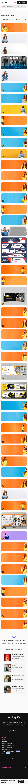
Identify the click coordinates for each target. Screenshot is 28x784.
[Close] (26, 782)
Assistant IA (4, 741)
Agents (5, 753)
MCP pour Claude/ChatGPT (11, 751)
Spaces (3, 739)
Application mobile (6, 757)
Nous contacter (6, 772)
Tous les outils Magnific (7, 759)
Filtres (19, 19)
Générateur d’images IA (7, 743)
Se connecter (22, 2)
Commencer (5, 763)
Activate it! (21, 781)
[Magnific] (14, 717)
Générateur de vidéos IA (8, 745)
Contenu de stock (6, 749)
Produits (4, 737)
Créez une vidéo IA (19, 11)
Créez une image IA (7, 11)
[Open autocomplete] (3, 6)
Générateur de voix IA (7, 747)
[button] (14, 730)
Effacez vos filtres (20, 643)
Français (14, 730)
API (2, 755)
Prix (15, 2)
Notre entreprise (6, 767)
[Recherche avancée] (25, 19)
